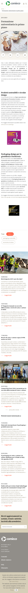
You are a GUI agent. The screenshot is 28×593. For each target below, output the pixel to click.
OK (16, 590)
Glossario (4, 568)
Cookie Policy (14, 581)
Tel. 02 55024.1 (4, 549)
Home (2, 9)
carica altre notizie (14, 410)
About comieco (6, 560)
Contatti (4, 556)
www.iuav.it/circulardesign (7, 124)
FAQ (2, 564)
